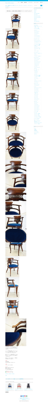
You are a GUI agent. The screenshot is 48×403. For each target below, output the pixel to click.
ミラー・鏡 (35, 112)
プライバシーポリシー (36, 2)
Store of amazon (36, 14)
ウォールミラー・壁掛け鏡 (37, 113)
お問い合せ (41, 2)
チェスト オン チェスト (37, 84)
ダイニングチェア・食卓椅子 (37, 75)
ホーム (18, 2)
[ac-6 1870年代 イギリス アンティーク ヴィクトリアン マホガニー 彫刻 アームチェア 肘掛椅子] (9, 385)
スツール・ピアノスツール (37, 40)
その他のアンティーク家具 (37, 45)
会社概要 (22, 2)
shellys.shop (35, 18)
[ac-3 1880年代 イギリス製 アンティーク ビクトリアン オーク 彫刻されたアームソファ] (28, 385)
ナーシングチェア (36, 78)
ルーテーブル (36, 66)
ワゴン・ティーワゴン (36, 119)
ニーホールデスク (36, 104)
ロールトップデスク (37, 110)
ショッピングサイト (30, 2)
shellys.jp (13, 373)
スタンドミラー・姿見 (37, 114)
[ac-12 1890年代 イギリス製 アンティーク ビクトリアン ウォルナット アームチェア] (19, 385)
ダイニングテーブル (36, 57)
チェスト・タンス (36, 83)
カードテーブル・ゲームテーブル (38, 87)
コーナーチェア (36, 71)
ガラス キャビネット (37, 32)
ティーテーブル (36, 96)
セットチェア (36, 77)
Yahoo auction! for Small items (37, 17)
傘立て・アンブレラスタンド (37, 120)
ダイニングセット (36, 60)
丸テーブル (36, 68)
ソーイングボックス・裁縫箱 (37, 44)
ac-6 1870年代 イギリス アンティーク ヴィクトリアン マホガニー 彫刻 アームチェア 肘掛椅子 (10, 389)
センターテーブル (36, 94)
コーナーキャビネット (37, 33)
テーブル (35, 86)
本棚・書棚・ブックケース (37, 121)
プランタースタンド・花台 (37, 48)
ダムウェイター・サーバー (37, 47)
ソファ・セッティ (36, 52)
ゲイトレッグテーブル (37, 59)
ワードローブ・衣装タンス (37, 118)
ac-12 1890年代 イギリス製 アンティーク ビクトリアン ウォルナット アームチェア (19, 389)
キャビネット (35, 30)
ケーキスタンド (36, 46)
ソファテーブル (36, 95)
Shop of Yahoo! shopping (36, 13)
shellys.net (10, 373)
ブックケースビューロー (37, 105)
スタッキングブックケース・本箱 (38, 122)
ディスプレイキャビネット (37, 35)
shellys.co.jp (6, 373)
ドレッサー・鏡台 (36, 111)
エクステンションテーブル (37, 58)
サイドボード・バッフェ (36, 39)
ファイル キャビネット (37, 85)
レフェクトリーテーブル (37, 67)
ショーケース (36, 34)
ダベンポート (36, 103)
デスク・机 (35, 101)
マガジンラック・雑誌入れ (37, 123)
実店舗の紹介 (25, 2)
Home (6, 375)
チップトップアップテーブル (37, 61)
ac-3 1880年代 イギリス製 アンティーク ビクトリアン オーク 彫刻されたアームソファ (28, 389)
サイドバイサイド (36, 102)
